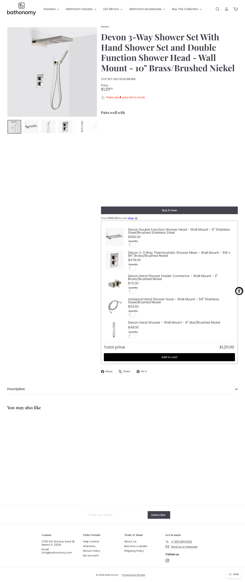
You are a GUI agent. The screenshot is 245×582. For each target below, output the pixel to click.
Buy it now (169, 210)
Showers (50, 9)
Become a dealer (135, 546)
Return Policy (91, 551)
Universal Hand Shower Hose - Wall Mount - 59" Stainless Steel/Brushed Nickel (173, 300)
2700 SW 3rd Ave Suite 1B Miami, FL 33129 (58, 543)
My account (91, 555)
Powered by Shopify (133, 575)
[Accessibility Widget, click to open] (239, 291)
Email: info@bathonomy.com (57, 550)
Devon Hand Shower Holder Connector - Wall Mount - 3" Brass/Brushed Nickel (173, 277)
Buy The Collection (185, 9)
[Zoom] (52, 72)
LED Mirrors (111, 9)
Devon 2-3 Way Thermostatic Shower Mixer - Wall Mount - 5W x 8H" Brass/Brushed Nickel (179, 254)
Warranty (89, 546)
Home (105, 26)
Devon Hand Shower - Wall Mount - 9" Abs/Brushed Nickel (174, 322)
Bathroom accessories (145, 9)
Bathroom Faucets (79, 9)
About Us (130, 541)
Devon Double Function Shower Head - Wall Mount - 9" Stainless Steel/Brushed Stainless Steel (179, 231)
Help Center (91, 541)
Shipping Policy (134, 551)
